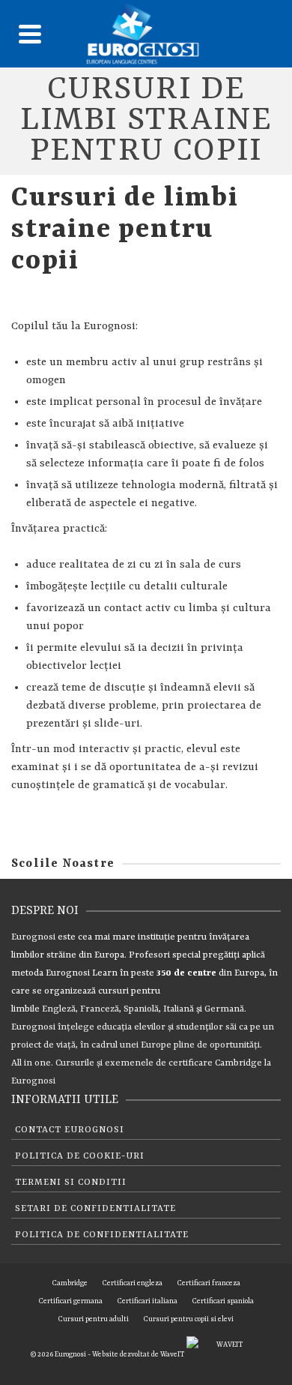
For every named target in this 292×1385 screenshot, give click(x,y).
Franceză (99, 1009)
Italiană (178, 1009)
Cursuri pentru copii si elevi (189, 1319)
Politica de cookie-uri (80, 1156)
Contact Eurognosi (69, 1130)
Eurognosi (33, 937)
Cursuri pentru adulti (93, 1319)
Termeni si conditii (71, 1182)
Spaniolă (141, 1009)
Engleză (59, 1009)
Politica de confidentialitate (102, 1235)
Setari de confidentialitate (95, 1209)
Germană (224, 1009)
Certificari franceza (208, 1283)
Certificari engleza (132, 1283)
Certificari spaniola (223, 1301)
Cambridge (238, 1063)
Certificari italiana (147, 1301)
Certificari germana (71, 1301)
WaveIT (173, 1355)
